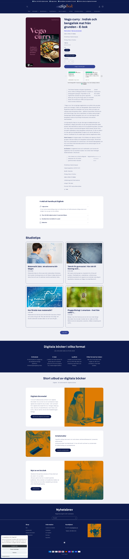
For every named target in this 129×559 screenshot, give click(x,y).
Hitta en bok (36, 488)
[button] (27, 6)
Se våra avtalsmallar (63, 450)
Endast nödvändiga (14, 549)
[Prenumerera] (75, 518)
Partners (48, 535)
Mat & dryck (67, 30)
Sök (27, 527)
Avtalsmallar (29, 530)
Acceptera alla (14, 546)
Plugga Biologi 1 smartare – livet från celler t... (84, 311)
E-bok (67, 50)
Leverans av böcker (50, 527)
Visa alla (64, 332)
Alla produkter (29, 535)
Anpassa (14, 552)
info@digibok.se (73, 527)
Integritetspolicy (6, 556)
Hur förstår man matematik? (40, 310)
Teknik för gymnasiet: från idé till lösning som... (82, 268)
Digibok (66, 554)
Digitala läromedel (30, 532)
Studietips (48, 530)
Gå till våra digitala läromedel (41, 416)
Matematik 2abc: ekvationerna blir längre (43, 268)
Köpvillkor (48, 537)
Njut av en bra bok (77, 30)
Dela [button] (67, 189)
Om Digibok (48, 532)
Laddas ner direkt (70, 55)
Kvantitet (66, 58)
